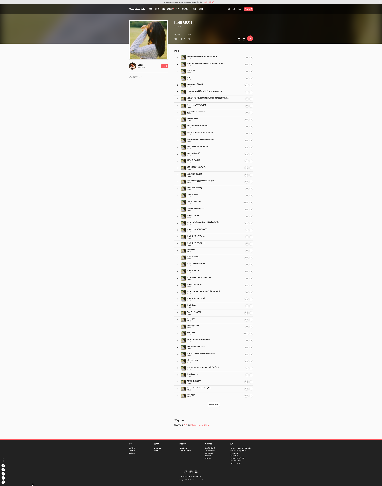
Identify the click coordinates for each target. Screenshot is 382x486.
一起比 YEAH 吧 (235, 463)
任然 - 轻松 (191, 332)
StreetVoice (137, 9)
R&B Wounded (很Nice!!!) (196, 263)
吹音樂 (201, 9)
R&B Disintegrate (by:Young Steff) (199, 277)
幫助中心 (208, 458)
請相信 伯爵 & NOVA (194, 326)
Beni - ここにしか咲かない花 (197, 229)
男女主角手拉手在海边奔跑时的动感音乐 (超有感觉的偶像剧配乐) (209, 98)
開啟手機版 (184, 476)
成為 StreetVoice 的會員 (199, 425)
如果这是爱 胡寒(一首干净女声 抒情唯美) (201, 353)
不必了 (189, 77)
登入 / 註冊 (248, 9)
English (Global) (209, 2)
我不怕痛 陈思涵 (192, 194)
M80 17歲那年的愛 (193, 153)
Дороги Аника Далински (196, 112)
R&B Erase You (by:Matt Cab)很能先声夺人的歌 (203, 291)
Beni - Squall (191, 305)
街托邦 (156, 451)
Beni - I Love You (193, 215)
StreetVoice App (196, 476)
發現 (150, 9)
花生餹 (140, 65)
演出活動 (185, 9)
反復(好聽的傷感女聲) (194, 174)
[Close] (380, 2)
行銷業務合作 (183, 448)
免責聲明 (208, 456)
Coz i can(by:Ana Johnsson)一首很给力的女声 (203, 367)
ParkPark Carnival (236, 461)
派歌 (194, 9)
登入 (185, 425)
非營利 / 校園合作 (185, 451)
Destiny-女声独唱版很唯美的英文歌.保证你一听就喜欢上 (206, 63)
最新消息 (132, 451)
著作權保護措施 (210, 451)
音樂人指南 (158, 448)
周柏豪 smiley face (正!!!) (195, 208)
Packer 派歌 (234, 456)
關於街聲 (132, 448)
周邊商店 (170, 9)
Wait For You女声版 (194, 312)
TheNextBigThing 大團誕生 (239, 451)
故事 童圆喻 (191, 395)
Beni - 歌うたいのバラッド (196, 243)
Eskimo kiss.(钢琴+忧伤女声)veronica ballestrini (204, 91)
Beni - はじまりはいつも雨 (196, 298)
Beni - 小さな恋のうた (194, 284)
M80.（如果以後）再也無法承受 (198, 146)
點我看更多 (213, 405)
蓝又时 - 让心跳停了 (194, 381)
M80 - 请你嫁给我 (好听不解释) (197, 125)
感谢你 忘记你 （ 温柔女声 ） (197, 167)
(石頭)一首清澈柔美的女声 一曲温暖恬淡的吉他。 (203, 222)
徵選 (177, 9)
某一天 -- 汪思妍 (192, 360)
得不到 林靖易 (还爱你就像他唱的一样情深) (201, 181)
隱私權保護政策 (210, 448)
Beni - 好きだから (193, 257)
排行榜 (156, 9)
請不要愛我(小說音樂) (194, 188)
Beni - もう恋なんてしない (196, 236)
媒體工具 (132, 453)
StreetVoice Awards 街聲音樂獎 (240, 448)
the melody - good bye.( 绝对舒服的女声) (201, 139)
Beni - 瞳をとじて (193, 270)
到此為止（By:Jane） (194, 201)
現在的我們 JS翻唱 (193, 160)
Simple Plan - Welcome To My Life (199, 388)
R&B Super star (192, 374)
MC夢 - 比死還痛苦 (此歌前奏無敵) (198, 339)
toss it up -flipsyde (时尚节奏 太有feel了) (201, 132)
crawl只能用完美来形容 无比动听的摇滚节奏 (202, 56)
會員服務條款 (209, 453)
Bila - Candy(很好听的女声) (196, 105)
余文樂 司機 (191, 250)
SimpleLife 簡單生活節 (237, 458)
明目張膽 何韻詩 (192, 119)
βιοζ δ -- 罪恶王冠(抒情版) (196, 346)
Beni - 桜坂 (191, 319)
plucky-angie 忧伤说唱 (195, 84)
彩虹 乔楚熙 (191, 70)
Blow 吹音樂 (234, 453)
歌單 (163, 9)
